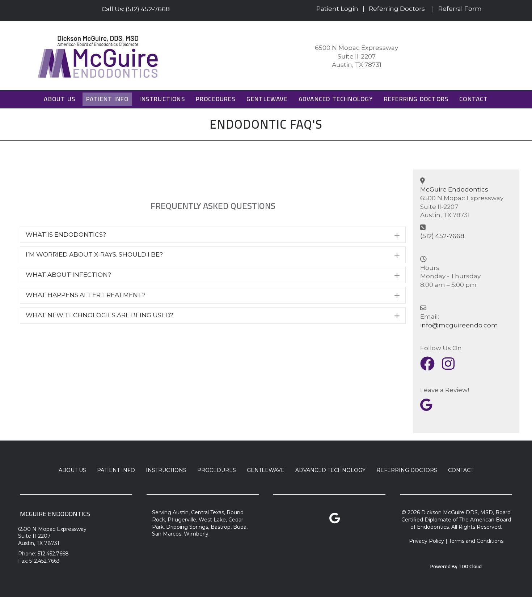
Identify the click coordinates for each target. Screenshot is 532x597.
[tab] (212, 235)
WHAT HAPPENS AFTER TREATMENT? (85, 294)
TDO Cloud (470, 566)
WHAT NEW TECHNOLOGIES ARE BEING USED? (99, 315)
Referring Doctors (397, 8)
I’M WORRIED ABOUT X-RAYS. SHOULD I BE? (94, 254)
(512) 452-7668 (442, 236)
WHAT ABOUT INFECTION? (68, 274)
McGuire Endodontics (454, 189)
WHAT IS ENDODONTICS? (66, 234)
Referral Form (460, 8)
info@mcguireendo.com (459, 325)
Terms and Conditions (476, 541)
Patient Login (337, 8)
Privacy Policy (426, 541)
